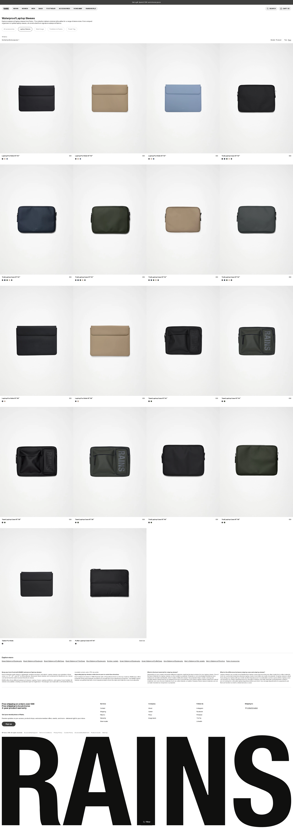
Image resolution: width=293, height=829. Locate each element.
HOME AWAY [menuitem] (78, 8)
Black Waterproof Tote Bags (75, 661)
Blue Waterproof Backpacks (96, 661)
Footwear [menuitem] (50, 8)
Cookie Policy (68, 732)
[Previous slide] (3, 29)
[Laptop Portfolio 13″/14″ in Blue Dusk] (7, 159)
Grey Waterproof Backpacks (173, 661)
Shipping (103, 711)
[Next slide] (289, 29)
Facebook (200, 711)
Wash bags (40, 29)
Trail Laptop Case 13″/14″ (231, 156)
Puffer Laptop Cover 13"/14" (85, 641)
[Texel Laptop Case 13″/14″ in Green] (151, 401)
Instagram (200, 708)
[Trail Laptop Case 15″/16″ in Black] (183, 462)
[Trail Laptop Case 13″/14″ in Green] (227, 159)
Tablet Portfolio (8, 641)
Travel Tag (71, 29)
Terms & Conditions (45, 732)
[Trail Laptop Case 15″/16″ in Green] (151, 522)
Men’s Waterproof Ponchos (215, 661)
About (150, 708)
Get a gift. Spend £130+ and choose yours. (146, 2)
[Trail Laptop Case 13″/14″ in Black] (256, 98)
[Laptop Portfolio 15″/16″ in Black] (36, 341)
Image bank (152, 718)
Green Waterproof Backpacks (130, 661)
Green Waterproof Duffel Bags (152, 661)
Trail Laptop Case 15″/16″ (157, 519)
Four (289, 40)
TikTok (199, 718)
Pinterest (199, 715)
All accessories (9, 29)
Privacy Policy (58, 732)
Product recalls (96, 732)
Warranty (103, 718)
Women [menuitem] (25, 8)
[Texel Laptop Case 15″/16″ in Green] (4, 522)
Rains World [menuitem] (91, 8)
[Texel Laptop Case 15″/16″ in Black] (36, 462)
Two (285, 40)
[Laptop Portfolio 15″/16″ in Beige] (4, 401)
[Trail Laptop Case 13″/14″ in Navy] (224, 159)
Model (273, 40)
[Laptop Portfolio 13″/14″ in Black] (36, 98)
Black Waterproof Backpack (33, 661)
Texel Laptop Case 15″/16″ (11, 519)
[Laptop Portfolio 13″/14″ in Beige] (4, 159)
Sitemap (105, 732)
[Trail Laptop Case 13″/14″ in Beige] (229, 159)
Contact (102, 708)
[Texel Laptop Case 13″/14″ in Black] (183, 341)
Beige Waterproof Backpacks (12, 661)
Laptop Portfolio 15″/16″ (10, 398)
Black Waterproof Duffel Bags (54, 661)
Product (278, 40)
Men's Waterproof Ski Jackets (194, 661)
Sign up (8, 724)
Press (150, 715)
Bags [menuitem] (41, 8)
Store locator (104, 721)
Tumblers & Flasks (55, 29)
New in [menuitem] (15, 8)
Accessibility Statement (82, 732)
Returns (102, 715)
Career (150, 711)
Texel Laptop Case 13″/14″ (157, 398)
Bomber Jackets (112, 661)
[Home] (6, 9)
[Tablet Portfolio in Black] (36, 583)
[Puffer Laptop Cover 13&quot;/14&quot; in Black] (109, 583)
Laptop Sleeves (25, 29)
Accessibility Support (30, 732)
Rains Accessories (233, 661)
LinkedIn (199, 721)
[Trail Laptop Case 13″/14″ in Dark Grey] (231, 159)
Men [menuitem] (33, 8)
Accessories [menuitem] (64, 8)
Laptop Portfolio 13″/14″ (10, 156)
